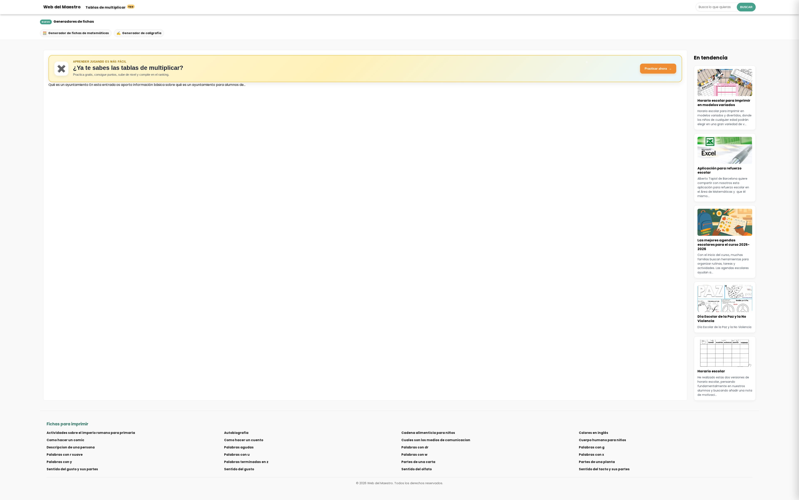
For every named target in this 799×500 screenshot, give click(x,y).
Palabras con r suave (65, 454)
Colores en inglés (593, 433)
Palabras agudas (239, 447)
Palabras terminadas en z (246, 462)
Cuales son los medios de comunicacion (435, 440)
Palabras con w (414, 454)
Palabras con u (237, 454)
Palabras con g (591, 447)
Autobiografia (236, 433)
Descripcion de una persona (71, 447)
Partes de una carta (418, 462)
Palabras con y (59, 462)
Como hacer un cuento (243, 440)
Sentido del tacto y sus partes (604, 469)
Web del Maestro (62, 7)
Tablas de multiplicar (109, 7)
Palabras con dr (414, 447)
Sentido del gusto (239, 469)
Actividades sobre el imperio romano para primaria (91, 433)
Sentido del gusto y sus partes (72, 469)
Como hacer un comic (65, 440)
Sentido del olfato (416, 469)
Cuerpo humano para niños (602, 440)
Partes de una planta (597, 462)
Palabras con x (591, 454)
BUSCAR (746, 7)
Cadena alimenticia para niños (428, 433)
